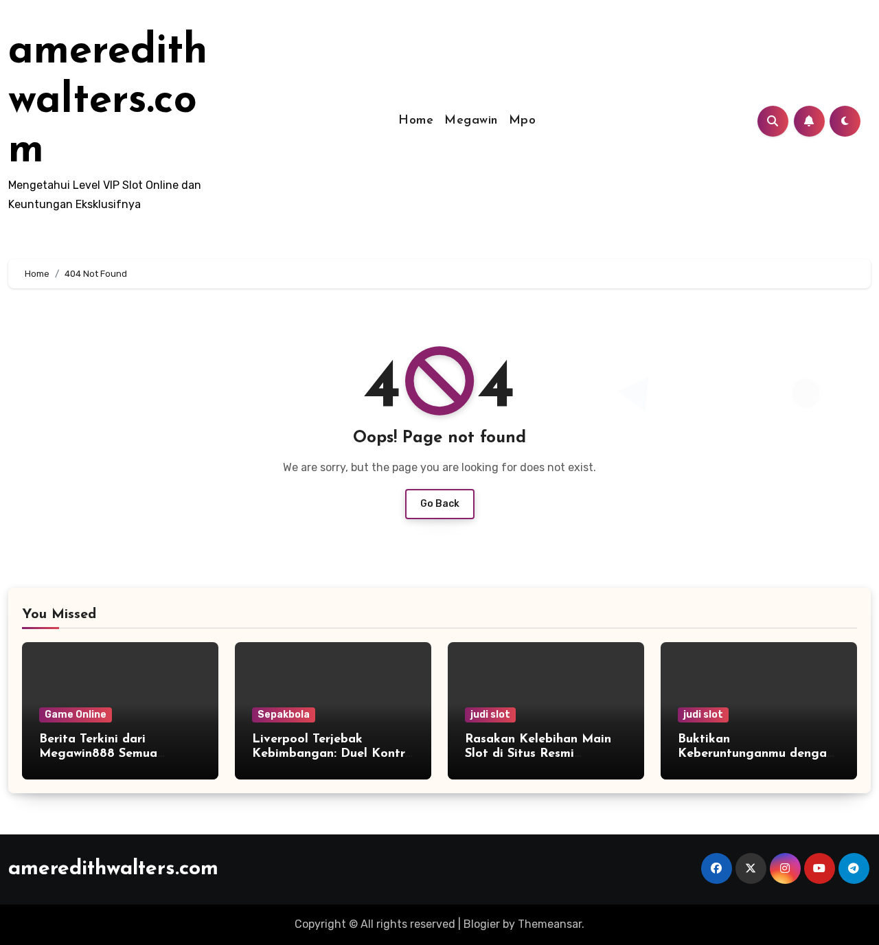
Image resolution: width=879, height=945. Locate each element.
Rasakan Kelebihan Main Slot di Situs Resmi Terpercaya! (538, 754)
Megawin (471, 121)
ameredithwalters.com (107, 102)
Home (415, 121)
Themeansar (550, 924)
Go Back (439, 504)
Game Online (75, 714)
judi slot (490, 714)
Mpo (522, 121)
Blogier (482, 924)
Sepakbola (284, 714)
